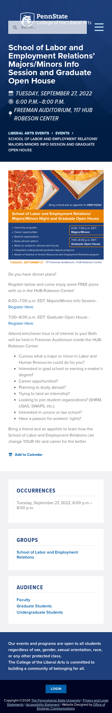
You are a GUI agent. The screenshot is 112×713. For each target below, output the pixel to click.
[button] (99, 27)
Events (62, 133)
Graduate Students (34, 606)
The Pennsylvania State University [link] (55, 700)
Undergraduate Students (40, 612)
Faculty (23, 600)
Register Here (20, 307)
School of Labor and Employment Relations (47, 555)
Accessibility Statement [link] (43, 704)
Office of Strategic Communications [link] (71, 706)
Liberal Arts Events (28, 133)
